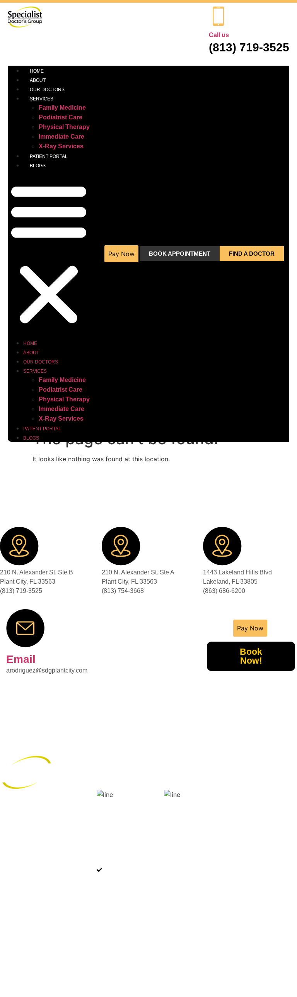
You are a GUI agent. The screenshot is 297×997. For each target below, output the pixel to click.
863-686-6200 (17, 827)
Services (41, 99)
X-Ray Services (61, 146)
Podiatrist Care (60, 117)
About (38, 80)
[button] (49, 254)
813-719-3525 (17, 942)
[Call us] (218, 16)
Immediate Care (61, 136)
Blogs (38, 165)
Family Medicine (62, 107)
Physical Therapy (64, 127)
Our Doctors (47, 89)
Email (21, 659)
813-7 (7, 888)
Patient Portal (49, 156)
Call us (219, 35)
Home (37, 71)
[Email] (25, 628)
